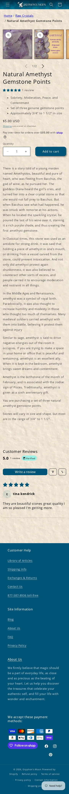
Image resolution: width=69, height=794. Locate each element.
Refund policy (29, 773)
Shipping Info (17, 569)
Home (8, 15)
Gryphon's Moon (32, 769)
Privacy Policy (17, 645)
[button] (7, 4)
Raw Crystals (24, 15)
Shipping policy (36, 785)
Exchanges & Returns (22, 578)
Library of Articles (20, 560)
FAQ (10, 637)
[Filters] (53, 471)
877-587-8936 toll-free (23, 595)
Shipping (7, 126)
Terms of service (50, 773)
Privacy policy (23, 779)
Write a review (25, 472)
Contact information (46, 779)
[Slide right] (43, 66)
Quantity (8, 143)
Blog (11, 619)
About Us (14, 628)
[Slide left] (26, 66)
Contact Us (15, 586)
